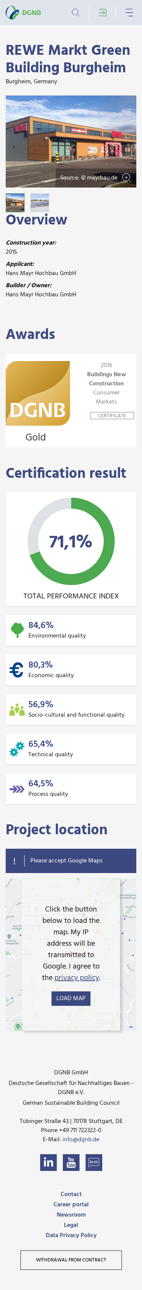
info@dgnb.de (80, 1140)
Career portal (71, 1205)
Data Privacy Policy (71, 1236)
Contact (71, 1194)
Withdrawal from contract (71, 1260)
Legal (71, 1225)
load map (71, 999)
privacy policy (77, 978)
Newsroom (71, 1215)
